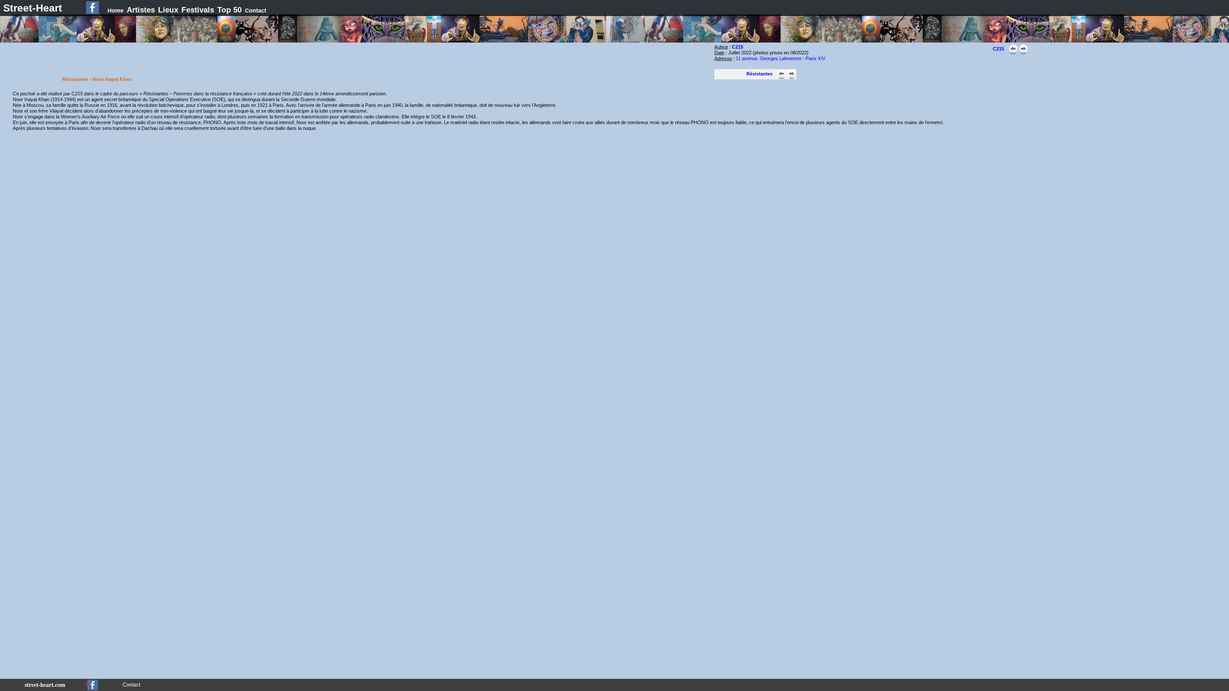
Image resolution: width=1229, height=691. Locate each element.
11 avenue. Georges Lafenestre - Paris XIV (780, 58)
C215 (737, 47)
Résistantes (759, 73)
